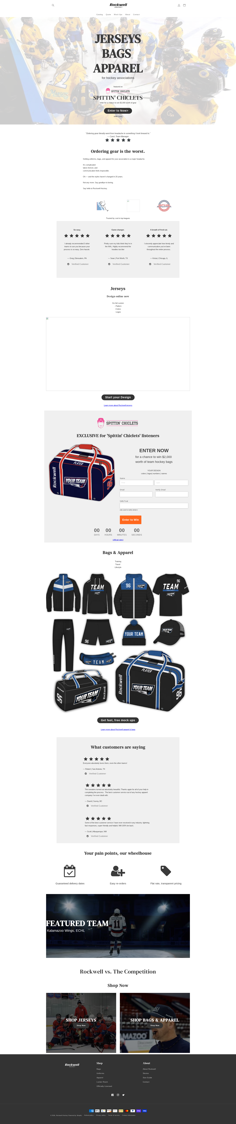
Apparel (100, 1078)
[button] (53, 5)
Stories (146, 1073)
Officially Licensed (104, 1086)
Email (122, 490)
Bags (99, 1069)
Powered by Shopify (75, 1115)
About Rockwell (149, 1069)
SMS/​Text (124, 501)
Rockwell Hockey (62, 1115)
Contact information (128, 1115)
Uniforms (100, 1073)
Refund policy (89, 1115)
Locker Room (102, 1082)
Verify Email (160, 490)
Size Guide (147, 1078)
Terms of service (114, 1115)
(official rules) (118, 540)
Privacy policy (101, 1115)
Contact (146, 1082)
